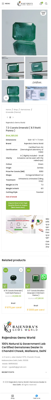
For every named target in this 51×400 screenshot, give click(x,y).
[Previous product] (7, 117)
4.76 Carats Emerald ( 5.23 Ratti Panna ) (13, 291)
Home (8, 109)
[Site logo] (24, 3)
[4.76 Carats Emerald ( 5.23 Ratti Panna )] (13, 277)
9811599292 (13, 364)
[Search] (46, 3)
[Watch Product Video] (21, 270)
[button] (4, 286)
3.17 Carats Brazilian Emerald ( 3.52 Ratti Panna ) (36, 292)
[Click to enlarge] (6, 98)
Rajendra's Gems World (15, 122)
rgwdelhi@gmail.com (17, 367)
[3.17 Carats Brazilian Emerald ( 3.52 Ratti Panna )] (36, 277)
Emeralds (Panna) (13, 112)
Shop (16, 109)
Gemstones (25, 109)
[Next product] (13, 117)
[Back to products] (10, 117)
